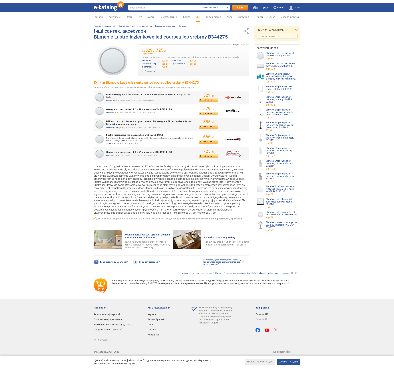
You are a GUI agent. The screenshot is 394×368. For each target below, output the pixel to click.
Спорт (272, 17)
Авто (229, 17)
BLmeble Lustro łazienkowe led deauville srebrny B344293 (281, 54)
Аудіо (151, 17)
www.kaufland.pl (113, 127)
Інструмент (243, 17)
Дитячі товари (213, 17)
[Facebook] (257, 330)
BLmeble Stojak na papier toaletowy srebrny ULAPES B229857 (279, 99)
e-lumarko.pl (111, 155)
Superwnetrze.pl (113, 143)
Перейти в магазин (208, 100)
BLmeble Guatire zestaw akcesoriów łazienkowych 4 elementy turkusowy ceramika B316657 (280, 76)
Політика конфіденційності (108, 319)
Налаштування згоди (260, 361)
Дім (198, 17)
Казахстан (153, 334)
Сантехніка (124, 26)
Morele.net (111, 101)
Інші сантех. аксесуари (165, 26)
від (270, 58)
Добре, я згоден (288, 361)
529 (208, 95)
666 (208, 136)
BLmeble (182, 26)
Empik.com (111, 113)
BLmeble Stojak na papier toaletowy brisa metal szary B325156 (279, 163)
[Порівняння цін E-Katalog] (109, 7)
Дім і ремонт (110, 26)
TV (140, 17)
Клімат (186, 17)
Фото (129, 17)
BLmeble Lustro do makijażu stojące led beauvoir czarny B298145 (279, 201)
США (150, 324)
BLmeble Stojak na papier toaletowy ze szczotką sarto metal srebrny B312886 (279, 112)
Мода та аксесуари (290, 17)
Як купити (237, 44)
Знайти (240, 7)
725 (208, 151)
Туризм (259, 17)
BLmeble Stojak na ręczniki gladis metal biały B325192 (279, 87)
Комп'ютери (115, 17)
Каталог (97, 26)
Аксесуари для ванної (142, 26)
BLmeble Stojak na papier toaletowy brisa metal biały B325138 (279, 150)
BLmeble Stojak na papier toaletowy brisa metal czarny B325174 (280, 176)
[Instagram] (276, 330)
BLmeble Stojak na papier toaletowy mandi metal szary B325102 (280, 137)
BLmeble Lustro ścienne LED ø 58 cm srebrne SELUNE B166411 (281, 213)
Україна (152, 314)
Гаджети (98, 17)
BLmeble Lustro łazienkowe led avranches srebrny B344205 (281, 64)
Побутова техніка (168, 17)
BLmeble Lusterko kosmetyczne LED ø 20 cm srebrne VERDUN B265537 (281, 225)
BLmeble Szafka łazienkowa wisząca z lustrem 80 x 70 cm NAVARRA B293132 (280, 189)
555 (208, 121)
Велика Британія (156, 319)
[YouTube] (267, 330)
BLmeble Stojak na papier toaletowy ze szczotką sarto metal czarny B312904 (279, 125)
